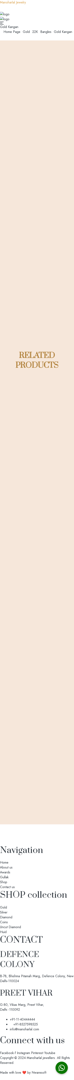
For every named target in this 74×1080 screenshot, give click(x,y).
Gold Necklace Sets (44, 677)
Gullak (4, 877)
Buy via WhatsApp (35, 485)
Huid (3, 932)
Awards (5, 872)
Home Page (11, 31)
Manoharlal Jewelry (13, 2)
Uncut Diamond (10, 927)
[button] (62, 1068)
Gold (26, 31)
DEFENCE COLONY (19, 960)
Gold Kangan (36, 471)
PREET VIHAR (26, 993)
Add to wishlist (36, 445)
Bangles (45, 31)
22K (35, 31)
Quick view (31, 456)
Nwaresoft (39, 1072)
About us (6, 867)
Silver (3, 912)
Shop (3, 882)
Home (4, 862)
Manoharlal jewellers (41, 1057)
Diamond (6, 917)
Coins (4, 922)
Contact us (7, 887)
